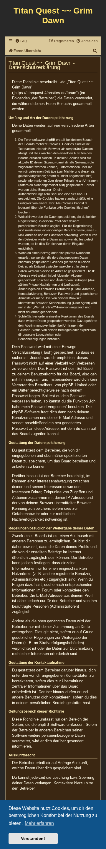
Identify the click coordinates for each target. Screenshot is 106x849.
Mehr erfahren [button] (39, 823)
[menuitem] (21, 41)
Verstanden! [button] (33, 838)
